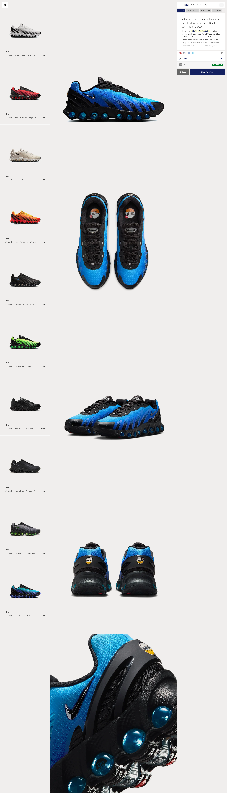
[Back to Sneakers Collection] (180, 5)
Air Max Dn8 (203, 31)
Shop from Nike (207, 72)
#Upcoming (205, 10)
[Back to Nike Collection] (221, 5)
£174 (220, 58)
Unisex (181, 10)
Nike (184, 19)
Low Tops (217, 10)
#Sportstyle (192, 10)
